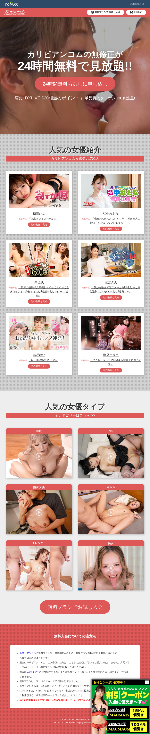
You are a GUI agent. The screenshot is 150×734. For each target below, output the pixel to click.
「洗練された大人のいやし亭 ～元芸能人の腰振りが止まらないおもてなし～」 (115, 220)
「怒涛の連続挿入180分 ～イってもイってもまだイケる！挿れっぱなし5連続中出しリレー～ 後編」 (39, 291)
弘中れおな (111, 213)
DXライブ (32, 672)
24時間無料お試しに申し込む (75, 84)
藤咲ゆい (39, 355)
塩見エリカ (111, 355)
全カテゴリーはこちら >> (75, 415)
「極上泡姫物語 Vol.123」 (43, 360)
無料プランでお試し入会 (75, 607)
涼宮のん (111, 282)
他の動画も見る (39, 224)
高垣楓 (39, 282)
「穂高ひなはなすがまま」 (43, 218)
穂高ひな (39, 213)
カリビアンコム (28, 653)
